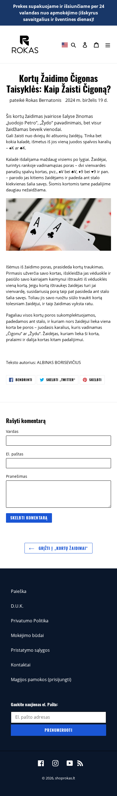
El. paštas (14, 454)
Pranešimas (16, 476)
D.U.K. (17, 606)
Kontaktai (20, 665)
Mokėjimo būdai (27, 635)
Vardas (12, 431)
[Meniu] (107, 44)
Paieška (18, 591)
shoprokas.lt (65, 778)
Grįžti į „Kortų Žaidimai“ (62, 548)
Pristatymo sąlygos (30, 650)
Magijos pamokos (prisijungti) (41, 679)
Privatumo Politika (29, 621)
